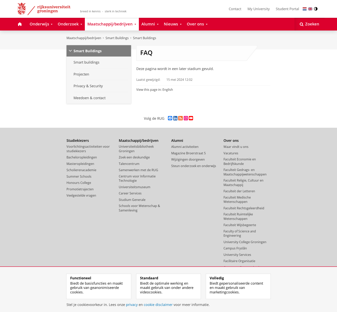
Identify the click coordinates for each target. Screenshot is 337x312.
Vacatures (230, 153)
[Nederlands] (305, 8)
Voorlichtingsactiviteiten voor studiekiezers (88, 148)
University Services (237, 255)
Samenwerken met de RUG (138, 170)
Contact (235, 8)
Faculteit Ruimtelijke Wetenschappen (238, 216)
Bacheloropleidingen (82, 157)
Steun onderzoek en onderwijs (193, 166)
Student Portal (287, 8)
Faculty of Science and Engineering (239, 233)
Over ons (231, 140)
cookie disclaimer (158, 304)
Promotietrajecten (80, 189)
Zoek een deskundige (134, 157)
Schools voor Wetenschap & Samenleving (139, 208)
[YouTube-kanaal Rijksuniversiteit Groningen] (191, 118)
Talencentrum (129, 164)
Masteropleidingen (80, 164)
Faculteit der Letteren (239, 191)
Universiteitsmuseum (134, 187)
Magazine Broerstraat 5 (188, 153)
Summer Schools (79, 176)
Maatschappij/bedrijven (84, 38)
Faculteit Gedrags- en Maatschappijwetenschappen (245, 172)
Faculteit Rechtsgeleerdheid (243, 208)
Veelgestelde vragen (81, 195)
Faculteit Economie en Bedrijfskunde (239, 161)
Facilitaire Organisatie (239, 261)
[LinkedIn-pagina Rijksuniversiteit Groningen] (175, 118)
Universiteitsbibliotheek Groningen (136, 148)
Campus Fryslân (235, 248)
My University (258, 8)
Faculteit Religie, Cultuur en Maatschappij (243, 182)
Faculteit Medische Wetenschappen (237, 199)
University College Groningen (244, 242)
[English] (310, 8)
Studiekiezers (78, 140)
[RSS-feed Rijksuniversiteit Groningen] (180, 118)
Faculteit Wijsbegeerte (239, 225)
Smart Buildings (117, 38)
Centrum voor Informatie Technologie (137, 178)
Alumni (177, 140)
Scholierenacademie (81, 170)
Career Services (130, 193)
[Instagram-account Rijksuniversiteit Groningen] (186, 118)
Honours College (79, 183)
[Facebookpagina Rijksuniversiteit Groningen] (170, 118)
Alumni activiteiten (185, 147)
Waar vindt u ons (235, 147)
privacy (132, 304)
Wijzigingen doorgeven (188, 159)
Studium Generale (132, 200)
